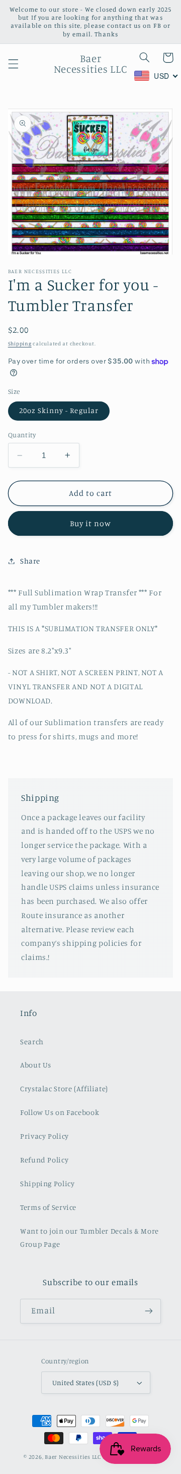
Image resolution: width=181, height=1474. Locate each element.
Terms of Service (48, 1207)
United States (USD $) (85, 1383)
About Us (35, 1064)
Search (32, 1041)
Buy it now (91, 523)
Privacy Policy (44, 1136)
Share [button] (30, 560)
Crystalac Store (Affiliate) (64, 1088)
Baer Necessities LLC (73, 1456)
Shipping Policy (47, 1183)
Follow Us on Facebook (59, 1112)
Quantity (22, 435)
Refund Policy (44, 1159)
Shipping (20, 343)
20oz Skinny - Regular (59, 410)
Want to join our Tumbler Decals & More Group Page (89, 1237)
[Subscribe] (148, 1311)
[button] (13, 63)
